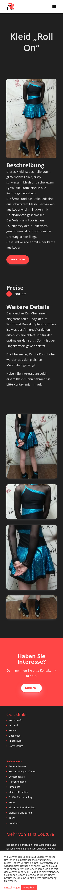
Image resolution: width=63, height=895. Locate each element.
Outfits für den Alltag (20, 797)
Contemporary (17, 776)
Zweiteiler (14, 823)
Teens (12, 817)
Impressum (15, 740)
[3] (31, 518)
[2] (31, 477)
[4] (31, 588)
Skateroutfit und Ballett (22, 807)
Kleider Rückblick (18, 792)
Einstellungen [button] (12, 887)
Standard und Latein (20, 812)
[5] (31, 618)
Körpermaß (15, 720)
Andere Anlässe (17, 766)
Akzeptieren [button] (29, 887)
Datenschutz (16, 745)
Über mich (14, 735)
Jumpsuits (14, 786)
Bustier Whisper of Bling (22, 771)
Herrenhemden (17, 781)
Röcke (12, 802)
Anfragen (17, 259)
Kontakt (31, 688)
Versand (13, 725)
